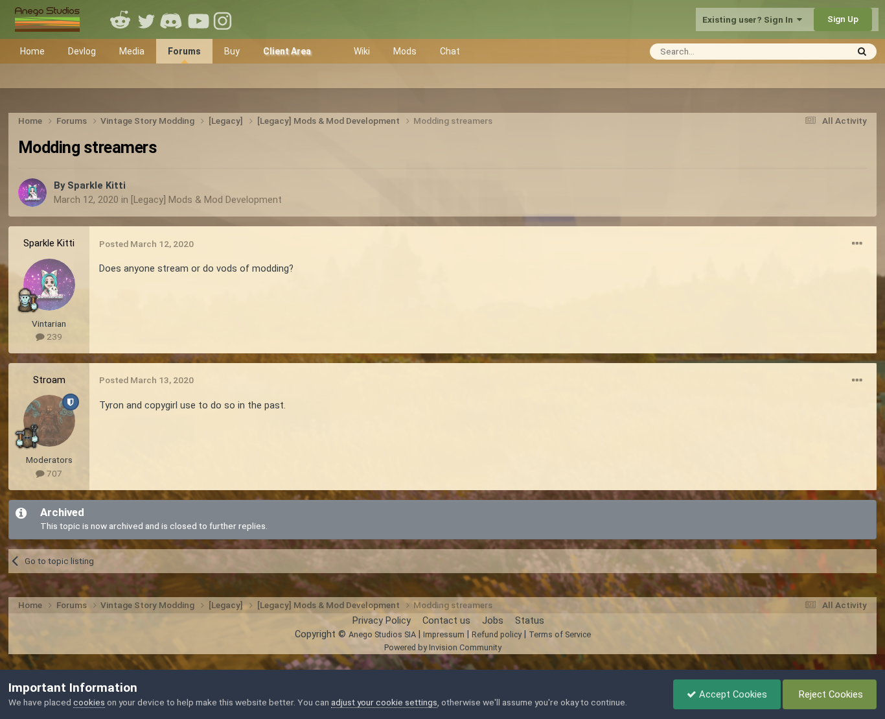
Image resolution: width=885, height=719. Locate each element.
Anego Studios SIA (382, 634)
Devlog (82, 51)
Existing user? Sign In (749, 19)
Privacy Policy (381, 620)
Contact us (446, 620)
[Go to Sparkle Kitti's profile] (32, 192)
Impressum (444, 634)
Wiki (362, 51)
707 (53, 473)
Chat (450, 51)
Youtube (198, 19)
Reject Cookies (829, 694)
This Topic (809, 51)
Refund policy (497, 634)
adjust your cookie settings (384, 702)
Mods (405, 51)
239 (53, 336)
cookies (89, 702)
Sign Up (842, 19)
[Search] (862, 51)
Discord (172, 19)
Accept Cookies (731, 694)
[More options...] (857, 244)
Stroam (49, 380)
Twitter (146, 19)
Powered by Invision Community (442, 647)
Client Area (287, 51)
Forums (184, 51)
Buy (232, 51)
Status (529, 620)
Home (32, 51)
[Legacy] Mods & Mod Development (206, 200)
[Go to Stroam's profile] (49, 421)
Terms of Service (560, 634)
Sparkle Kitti (96, 185)
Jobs (492, 620)
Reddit (120, 19)
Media (131, 51)
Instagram (224, 19)
